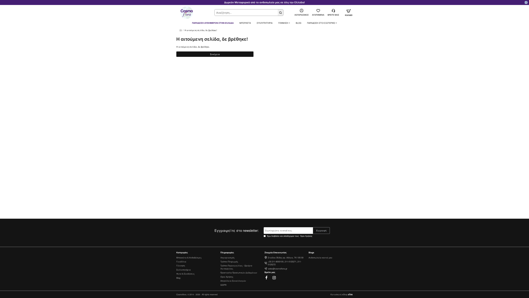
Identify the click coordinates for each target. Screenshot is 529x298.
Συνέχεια (215, 54)
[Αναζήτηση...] (280, 12)
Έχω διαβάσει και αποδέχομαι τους (289, 236)
